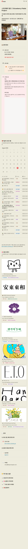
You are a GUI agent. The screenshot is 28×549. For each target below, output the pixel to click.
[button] (24, 1)
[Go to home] (4, 1)
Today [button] (23, 148)
